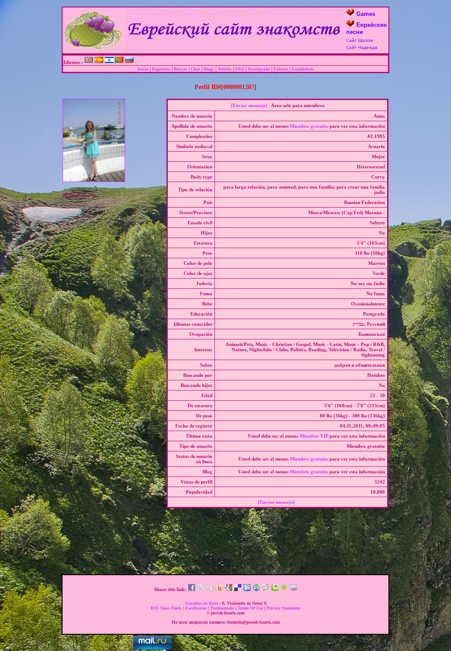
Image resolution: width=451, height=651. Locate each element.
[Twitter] (200, 589)
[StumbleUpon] (256, 589)
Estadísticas (303, 69)
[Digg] (210, 589)
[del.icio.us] (237, 589)
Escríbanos (196, 608)
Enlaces (281, 69)
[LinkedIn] (247, 589)
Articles (225, 69)
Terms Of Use (250, 608)
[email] (293, 589)
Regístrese (161, 69)
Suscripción (259, 69)
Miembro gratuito (309, 126)
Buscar (180, 69)
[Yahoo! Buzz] (219, 589)
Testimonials (222, 608)
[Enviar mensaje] (249, 105)
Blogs (208, 69)
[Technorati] (274, 589)
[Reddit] (265, 589)
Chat (195, 69)
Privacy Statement (283, 608)
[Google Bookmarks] (228, 589)
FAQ (239, 69)
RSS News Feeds (166, 608)
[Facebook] (191, 589)
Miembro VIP (313, 436)
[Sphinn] (284, 589)
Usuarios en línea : (203, 603)
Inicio (142, 69)
